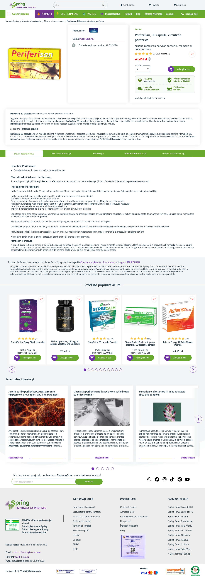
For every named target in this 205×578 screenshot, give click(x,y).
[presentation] (198, 418)
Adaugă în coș (29, 357)
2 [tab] (89, 369)
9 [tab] (116, 369)
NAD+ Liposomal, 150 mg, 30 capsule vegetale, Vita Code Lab (65, 342)
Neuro (47, 21)
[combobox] (80, 5)
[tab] (24, 153)
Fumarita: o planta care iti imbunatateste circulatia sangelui (162, 393)
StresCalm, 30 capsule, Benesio (102, 342)
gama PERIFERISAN (130, 262)
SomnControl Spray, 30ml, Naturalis (27, 342)
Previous (14, 370)
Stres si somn (58, 21)
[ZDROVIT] (93, 30)
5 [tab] (100, 369)
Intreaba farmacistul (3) (135, 153)
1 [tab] (85, 369)
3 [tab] (92, 369)
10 (111, 338)
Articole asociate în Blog (173, 153)
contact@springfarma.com (26, 552)
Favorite (155, 5)
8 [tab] (112, 369)
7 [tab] (108, 369)
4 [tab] (96, 369)
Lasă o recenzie (163, 54)
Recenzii (98, 153)
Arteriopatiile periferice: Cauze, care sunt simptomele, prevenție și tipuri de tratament (33, 393)
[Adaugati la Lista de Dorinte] (41, 299)
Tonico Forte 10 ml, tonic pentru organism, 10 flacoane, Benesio (140, 343)
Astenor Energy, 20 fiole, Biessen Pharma (178, 343)
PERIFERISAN (86, 38)
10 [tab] (120, 369)
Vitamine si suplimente (31, 21)
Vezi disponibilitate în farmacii (148, 98)
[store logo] (28, 5)
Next (193, 370)
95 (149, 338)
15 (187, 338)
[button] (149, 59)
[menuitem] (44, 14)
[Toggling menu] (20, 14)
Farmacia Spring (12, 21)
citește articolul (15, 457)
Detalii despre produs (24, 153)
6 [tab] (104, 369)
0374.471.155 (21, 556)
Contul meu (128, 5)
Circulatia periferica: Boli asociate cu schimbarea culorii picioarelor (101, 393)
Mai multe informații (61, 153)
